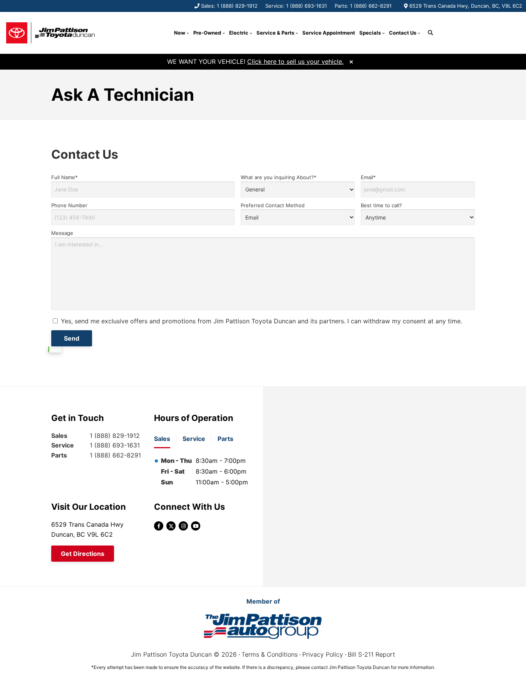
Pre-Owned (207, 33)
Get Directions (82, 553)
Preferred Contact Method (273, 205)
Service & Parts (275, 33)
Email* (368, 177)
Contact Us (402, 33)
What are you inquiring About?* (279, 177)
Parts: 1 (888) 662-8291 (363, 6)
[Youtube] (195, 526)
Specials (370, 33)
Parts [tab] (225, 438)
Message (62, 233)
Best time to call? (381, 205)
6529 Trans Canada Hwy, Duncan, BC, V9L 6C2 (465, 6)
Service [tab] (194, 438)
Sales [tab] (162, 438)
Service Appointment (328, 33)
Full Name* (64, 177)
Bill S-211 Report (371, 654)
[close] (351, 61)
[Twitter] (171, 526)
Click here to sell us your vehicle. (295, 61)
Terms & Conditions (269, 654)
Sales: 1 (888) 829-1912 (229, 6)
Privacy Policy (322, 654)
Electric (238, 33)
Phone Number (69, 205)
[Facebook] (158, 526)
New (179, 33)
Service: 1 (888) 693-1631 (296, 6)
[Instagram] (183, 526)
